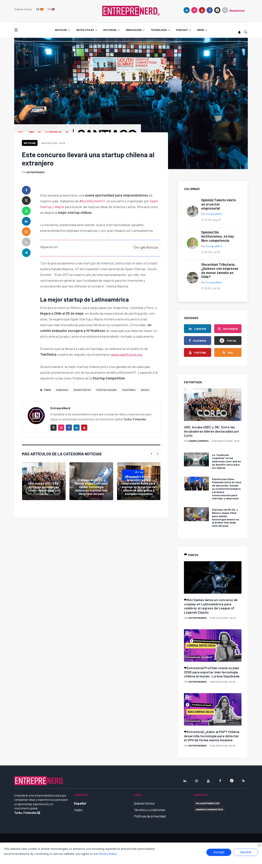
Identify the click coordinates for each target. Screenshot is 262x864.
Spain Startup (82, 389)
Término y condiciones (149, 810)
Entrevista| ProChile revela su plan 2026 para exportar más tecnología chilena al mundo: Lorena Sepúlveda (211, 672)
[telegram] (26, 252)
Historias (110, 29)
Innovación (134, 29)
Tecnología (159, 29)
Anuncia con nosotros (209, 809)
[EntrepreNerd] (131, 10)
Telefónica (129, 389)
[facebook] (210, 10)
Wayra (59, 207)
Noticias (61, 29)
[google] (217, 10)
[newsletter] (225, 10)
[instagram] (194, 10)
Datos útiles (85, 29)
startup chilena (106, 389)
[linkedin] (187, 10)
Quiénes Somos (23, 9)
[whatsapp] (26, 211)
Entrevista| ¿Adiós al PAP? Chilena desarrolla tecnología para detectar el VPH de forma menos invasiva (211, 736)
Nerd (200, 29)
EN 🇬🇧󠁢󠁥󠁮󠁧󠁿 (51, 9)
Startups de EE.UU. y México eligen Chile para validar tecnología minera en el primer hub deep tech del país (91, 486)
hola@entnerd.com (207, 803)
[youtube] (202, 10)
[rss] (243, 780)
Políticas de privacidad (150, 816)
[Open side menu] (16, 30)
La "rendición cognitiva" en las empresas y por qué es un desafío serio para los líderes (226, 461)
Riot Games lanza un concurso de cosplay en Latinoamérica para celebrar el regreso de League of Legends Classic (211, 606)
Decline (245, 852)
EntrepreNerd (35, 172)
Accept (219, 852)
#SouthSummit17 (92, 201)
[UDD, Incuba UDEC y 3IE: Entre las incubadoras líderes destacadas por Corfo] (44, 481)
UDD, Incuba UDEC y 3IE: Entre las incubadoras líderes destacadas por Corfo (44, 488)
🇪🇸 (39, 9)
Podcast (182, 29)
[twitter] (26, 200)
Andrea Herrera (199, 440)
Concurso (62, 389)
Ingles (78, 810)
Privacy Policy (108, 854)
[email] (26, 231)
